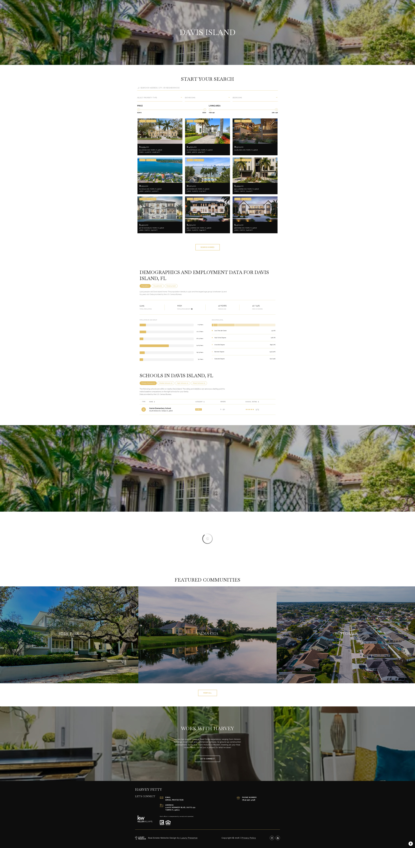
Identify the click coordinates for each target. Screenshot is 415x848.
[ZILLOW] (278, 838)
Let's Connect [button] (207, 759)
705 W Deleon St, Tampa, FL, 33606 (161, 411)
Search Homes (208, 247)
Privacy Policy (248, 838)
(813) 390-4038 (248, 800)
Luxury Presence (189, 838)
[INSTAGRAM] (272, 838)
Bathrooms (190, 98)
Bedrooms (237, 98)
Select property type (147, 98)
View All (207, 693)
